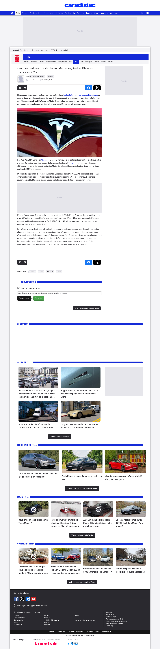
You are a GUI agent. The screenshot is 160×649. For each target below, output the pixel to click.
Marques (104, 13)
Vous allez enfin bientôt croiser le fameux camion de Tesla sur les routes (37, 426)
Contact (51, 632)
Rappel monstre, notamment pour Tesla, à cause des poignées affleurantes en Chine (79, 393)
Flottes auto (70, 13)
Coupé (46, 615)
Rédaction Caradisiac (76, 632)
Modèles (34, 62)
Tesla (27, 57)
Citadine (16, 615)
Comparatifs (62, 62)
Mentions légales (111, 617)
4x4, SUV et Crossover (51, 620)
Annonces (114, 13)
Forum (89, 13)
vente (41, 272)
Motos (77, 615)
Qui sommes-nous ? (92, 632)
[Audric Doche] (20, 82)
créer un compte (61, 293)
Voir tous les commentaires (87, 308)
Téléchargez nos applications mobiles (31, 605)
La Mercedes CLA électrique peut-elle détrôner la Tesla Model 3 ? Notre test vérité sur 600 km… (33, 570)
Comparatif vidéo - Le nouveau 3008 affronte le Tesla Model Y (97, 570)
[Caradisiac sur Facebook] (16, 599)
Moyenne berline (19, 618)
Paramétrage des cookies (114, 623)
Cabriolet (47, 618)
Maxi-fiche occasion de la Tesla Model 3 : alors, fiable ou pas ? (124, 478)
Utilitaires (59, 13)
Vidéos (110, 62)
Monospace (18, 624)
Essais (24, 13)
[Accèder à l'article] (38, 377)
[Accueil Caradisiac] (12, 13)
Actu (18, 13)
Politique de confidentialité (114, 619)
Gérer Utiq (109, 626)
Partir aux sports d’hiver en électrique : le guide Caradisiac (130, 570)
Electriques (47, 13)
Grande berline (18, 620)
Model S (50, 272)
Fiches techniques (86, 62)
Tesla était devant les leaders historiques (80, 95)
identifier (51, 293)
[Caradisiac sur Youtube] (33, 599)
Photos (103, 62)
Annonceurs (61, 632)
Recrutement (106, 632)
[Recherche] (142, 13)
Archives (109, 612)
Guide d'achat (35, 13)
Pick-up (46, 622)
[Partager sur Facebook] (89, 87)
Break (16, 622)
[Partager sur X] (97, 87)
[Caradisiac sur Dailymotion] (28, 599)
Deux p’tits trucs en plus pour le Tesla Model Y (33, 521)
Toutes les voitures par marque (85, 620)
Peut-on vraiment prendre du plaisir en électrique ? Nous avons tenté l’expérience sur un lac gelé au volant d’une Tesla (65, 523)
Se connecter (24, 298)
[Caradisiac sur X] (22, 599)
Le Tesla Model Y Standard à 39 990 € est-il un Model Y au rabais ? (129, 523)
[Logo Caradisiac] (80, 9)
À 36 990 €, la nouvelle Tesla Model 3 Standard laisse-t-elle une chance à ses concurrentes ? (97, 523)
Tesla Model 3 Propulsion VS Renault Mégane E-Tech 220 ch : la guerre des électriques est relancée (65, 570)
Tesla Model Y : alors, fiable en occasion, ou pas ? (82, 478)
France (32, 272)
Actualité (64, 50)
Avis (70, 62)
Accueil (26, 62)
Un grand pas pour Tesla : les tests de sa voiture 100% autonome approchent (79, 426)
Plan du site (110, 614)
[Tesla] (17, 62)
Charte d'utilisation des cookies (116, 621)
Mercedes (45, 160)
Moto (96, 13)
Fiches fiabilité (51, 62)
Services (80, 13)
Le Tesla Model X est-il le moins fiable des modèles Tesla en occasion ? (38, 475)
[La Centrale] (46, 646)
